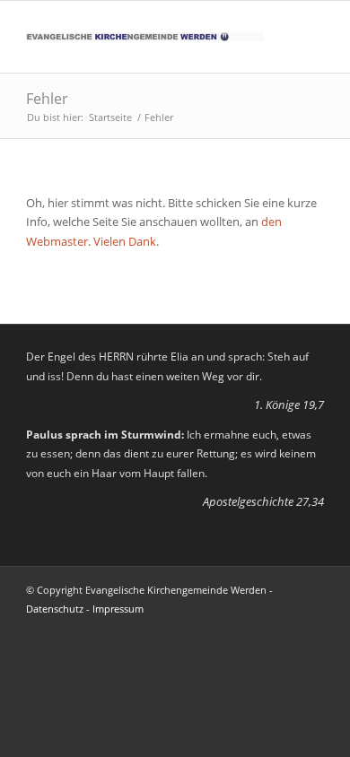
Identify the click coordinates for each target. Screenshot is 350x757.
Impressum (118, 608)
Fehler (47, 99)
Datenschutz (54, 608)
